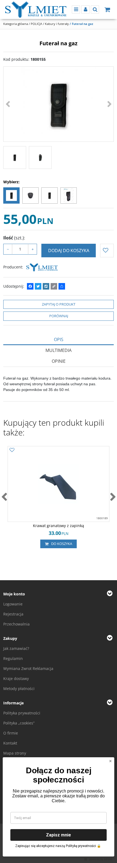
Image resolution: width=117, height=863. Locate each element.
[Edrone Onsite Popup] (58, 431)
